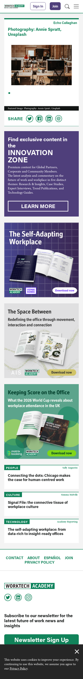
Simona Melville (69, 494)
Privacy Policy (18, 668)
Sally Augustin (70, 467)
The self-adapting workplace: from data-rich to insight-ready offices (37, 531)
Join (55, 6)
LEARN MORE (38, 206)
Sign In (38, 6)
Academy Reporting (67, 521)
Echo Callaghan (65, 23)
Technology (17, 522)
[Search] (67, 6)
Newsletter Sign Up (41, 639)
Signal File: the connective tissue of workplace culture (38, 504)
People (12, 468)
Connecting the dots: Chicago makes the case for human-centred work (39, 477)
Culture (13, 495)
